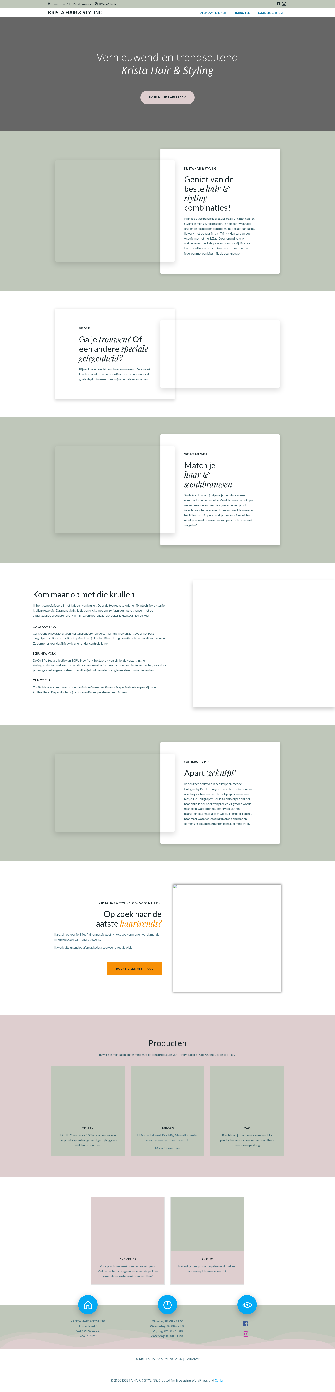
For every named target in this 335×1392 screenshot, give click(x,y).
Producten (242, 13)
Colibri (219, 1380)
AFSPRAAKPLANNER (213, 13)
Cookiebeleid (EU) (270, 13)
